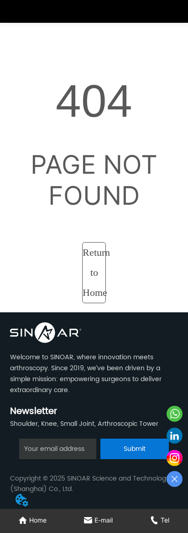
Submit (135, 449)
